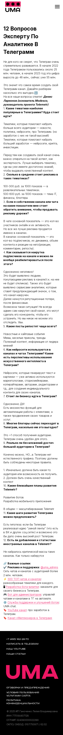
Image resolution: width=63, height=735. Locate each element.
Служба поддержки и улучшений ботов (33, 602)
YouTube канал (17, 610)
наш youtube (16, 649)
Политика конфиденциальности (22, 702)
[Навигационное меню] (57, 6)
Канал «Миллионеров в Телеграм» (30, 618)
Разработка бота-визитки (22, 586)
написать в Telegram (22, 644)
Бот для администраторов (24, 594)
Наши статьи (16, 654)
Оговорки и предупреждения (27, 687)
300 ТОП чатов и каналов (24, 579)
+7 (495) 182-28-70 (17, 639)
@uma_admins (49, 567)
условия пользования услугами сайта (22, 694)
